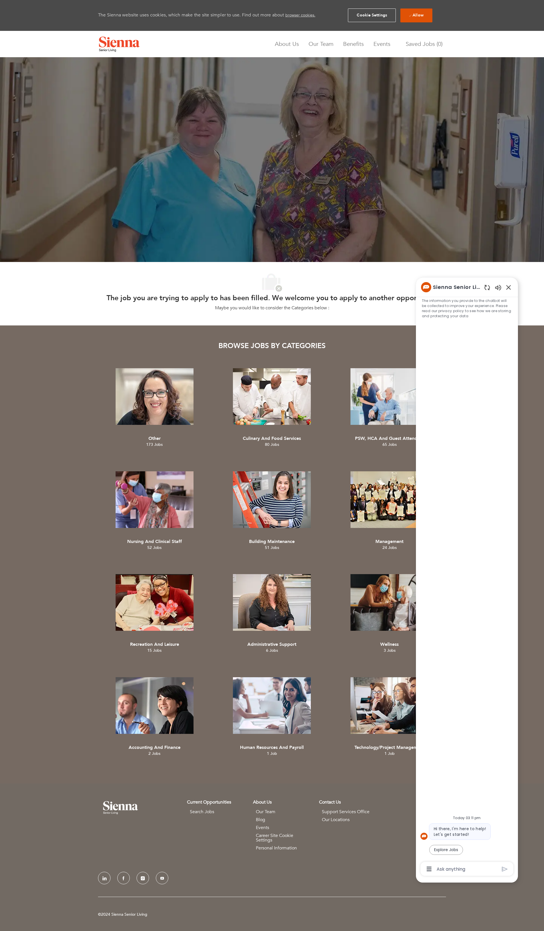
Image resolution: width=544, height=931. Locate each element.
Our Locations (336, 820)
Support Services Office (345, 812)
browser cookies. (300, 15)
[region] (467, 577)
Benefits (353, 44)
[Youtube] (162, 878)
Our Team (321, 44)
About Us (287, 44)
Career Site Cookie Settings (274, 837)
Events (381, 44)
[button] (372, 15)
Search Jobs (202, 812)
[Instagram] (143, 878)
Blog (260, 820)
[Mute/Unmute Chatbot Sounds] (498, 287)
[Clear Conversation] (487, 287)
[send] (504, 869)
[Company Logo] (119, 44)
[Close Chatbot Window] (508, 287)
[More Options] (429, 869)
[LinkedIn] (104, 878)
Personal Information (276, 848)
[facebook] (123, 878)
